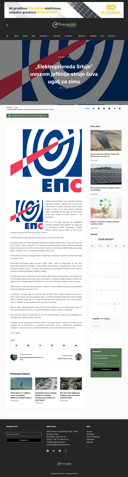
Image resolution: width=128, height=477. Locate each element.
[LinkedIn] (104, 108)
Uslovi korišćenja (92, 437)
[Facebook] (93, 108)
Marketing (90, 434)
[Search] (7, 36)
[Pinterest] (40, 345)
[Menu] (7, 25)
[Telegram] (114, 108)
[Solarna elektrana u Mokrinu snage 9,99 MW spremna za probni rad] (106, 140)
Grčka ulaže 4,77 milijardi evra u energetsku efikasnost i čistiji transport (21, 395)
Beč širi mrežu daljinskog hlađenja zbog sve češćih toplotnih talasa (70, 395)
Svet (33, 36)
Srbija (16, 36)
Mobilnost (82, 36)
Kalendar (89, 442)
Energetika (43, 36)
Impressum (90, 439)
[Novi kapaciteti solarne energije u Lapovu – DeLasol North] (106, 174)
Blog (102, 36)
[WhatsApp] (120, 108)
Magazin (111, 36)
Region (25, 36)
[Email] (76, 345)
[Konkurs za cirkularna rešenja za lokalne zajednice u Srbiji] (106, 208)
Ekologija (57, 36)
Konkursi (93, 36)
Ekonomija (68, 36)
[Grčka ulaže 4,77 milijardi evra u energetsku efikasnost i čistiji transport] (21, 383)
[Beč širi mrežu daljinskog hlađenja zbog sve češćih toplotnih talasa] (71, 383)
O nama (89, 431)
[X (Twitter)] (99, 108)
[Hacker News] (109, 108)
